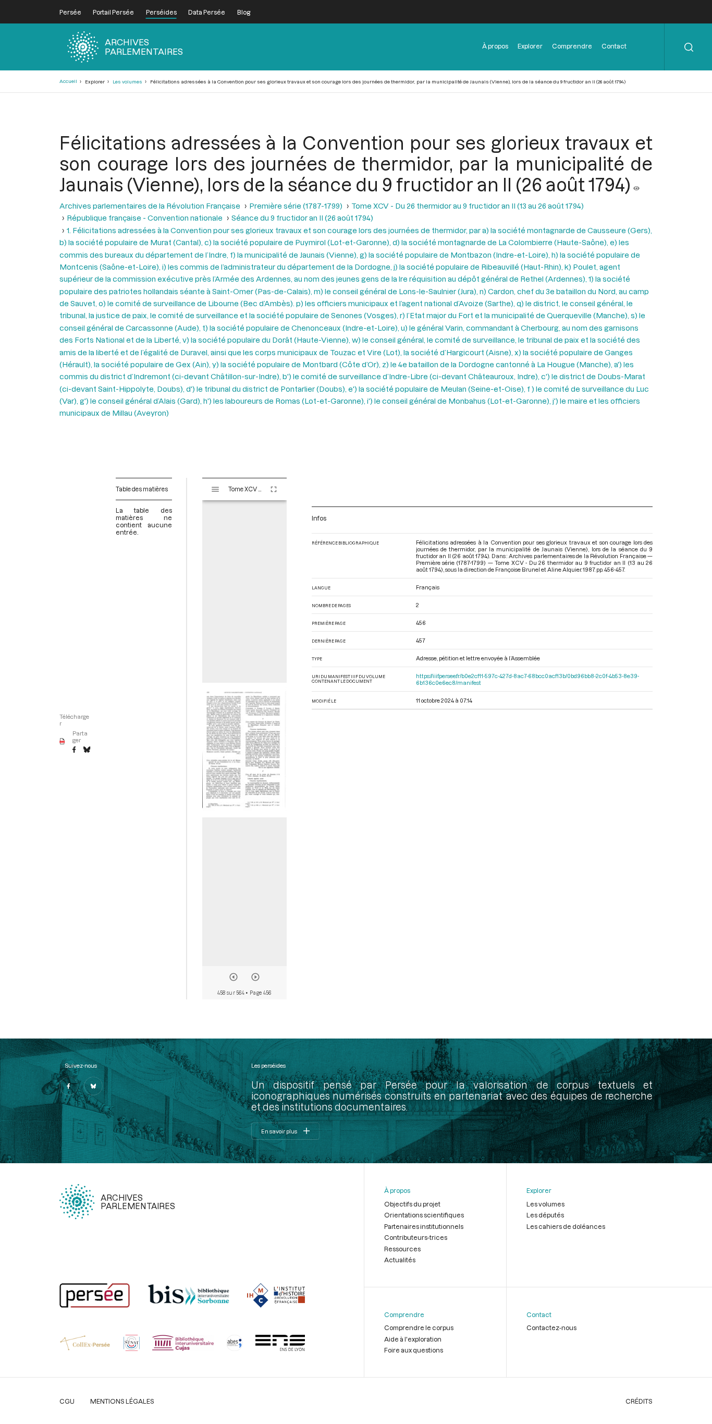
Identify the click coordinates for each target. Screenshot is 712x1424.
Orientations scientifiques (424, 1214)
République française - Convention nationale (145, 217)
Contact (614, 46)
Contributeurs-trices (415, 1237)
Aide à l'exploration (412, 1339)
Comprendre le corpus (418, 1327)
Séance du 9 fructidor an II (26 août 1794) (302, 217)
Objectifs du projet (412, 1204)
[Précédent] (233, 977)
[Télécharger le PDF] (62, 741)
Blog (243, 12)
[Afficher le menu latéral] (215, 489)
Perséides (161, 12)
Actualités (399, 1259)
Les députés (545, 1214)
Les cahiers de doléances (565, 1226)
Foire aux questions (413, 1350)
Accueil (68, 81)
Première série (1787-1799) (295, 205)
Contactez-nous (551, 1327)
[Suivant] (255, 977)
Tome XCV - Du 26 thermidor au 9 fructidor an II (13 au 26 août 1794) (467, 205)
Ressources (402, 1248)
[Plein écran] (274, 489)
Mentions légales (122, 1401)
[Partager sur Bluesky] (86, 750)
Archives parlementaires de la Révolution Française (149, 205)
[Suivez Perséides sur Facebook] (68, 1086)
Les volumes (127, 82)
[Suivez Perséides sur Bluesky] (93, 1086)
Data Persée (206, 12)
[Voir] (636, 184)
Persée (70, 12)
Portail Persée (113, 12)
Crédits (639, 1401)
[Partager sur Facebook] (74, 750)
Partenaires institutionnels (423, 1226)
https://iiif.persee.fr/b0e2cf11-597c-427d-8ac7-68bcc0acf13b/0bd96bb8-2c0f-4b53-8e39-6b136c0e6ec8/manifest (527, 679)
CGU (67, 1401)
